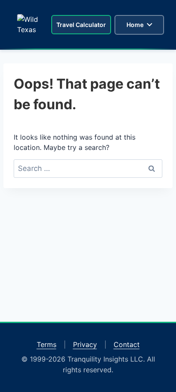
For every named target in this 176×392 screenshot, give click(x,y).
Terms (46, 344)
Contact (127, 344)
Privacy (85, 344)
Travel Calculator (81, 24)
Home (135, 24)
